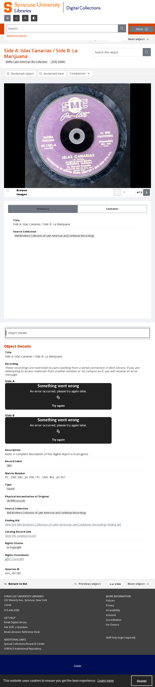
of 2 (139, 192)
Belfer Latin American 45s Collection (26, 62)
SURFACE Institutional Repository (22, 648)
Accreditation (113, 620)
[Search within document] (147, 52)
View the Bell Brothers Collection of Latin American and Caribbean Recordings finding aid (63, 524)
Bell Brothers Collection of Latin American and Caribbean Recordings (54, 236)
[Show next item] (146, 192)
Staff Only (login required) (120, 637)
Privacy (110, 605)
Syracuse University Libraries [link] (24, 596)
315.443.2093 (11, 610)
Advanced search (16, 35)
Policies (110, 600)
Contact (77, 665)
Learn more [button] (105, 680)
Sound (10, 489)
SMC (9, 465)
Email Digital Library (15, 622)
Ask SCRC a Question (16, 627)
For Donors (112, 624)
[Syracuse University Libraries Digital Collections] (64, 7)
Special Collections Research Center (24, 644)
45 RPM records (16, 501)
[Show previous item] (117, 192)
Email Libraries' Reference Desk (22, 632)
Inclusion (111, 615)
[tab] (43, 209)
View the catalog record (20, 536)
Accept (142, 680)
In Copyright (14, 547)
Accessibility (113, 610)
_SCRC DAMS (58, 62)
